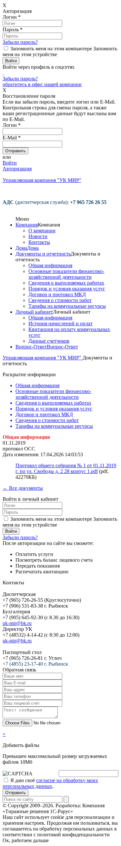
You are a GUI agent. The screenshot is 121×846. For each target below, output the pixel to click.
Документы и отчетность (43, 254)
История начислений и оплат (60, 323)
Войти (10, 163)
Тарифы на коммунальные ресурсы (67, 306)
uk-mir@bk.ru (17, 623)
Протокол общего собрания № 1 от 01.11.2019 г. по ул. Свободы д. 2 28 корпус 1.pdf (65, 468)
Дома (21, 248)
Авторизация (17, 168)
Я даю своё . (50, 783)
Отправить (15, 792)
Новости (37, 236)
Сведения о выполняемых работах (66, 283)
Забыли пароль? (20, 42)
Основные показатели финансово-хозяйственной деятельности (66, 274)
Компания (26, 224)
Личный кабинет (34, 312)
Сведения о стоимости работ (60, 300)
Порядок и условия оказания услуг (66, 288)
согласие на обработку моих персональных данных (50, 783)
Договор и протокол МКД (57, 294)
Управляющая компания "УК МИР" (43, 357)
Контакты (39, 242)
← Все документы (23, 488)
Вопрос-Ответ (31, 346)
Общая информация (50, 265)
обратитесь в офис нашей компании (42, 84)
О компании (41, 230)
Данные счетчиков (48, 341)
